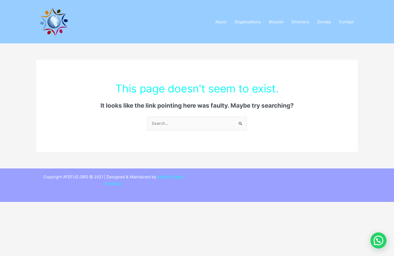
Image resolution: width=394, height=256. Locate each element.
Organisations (248, 21)
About (220, 21)
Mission (276, 21)
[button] (378, 240)
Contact (346, 21)
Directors (300, 21)
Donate (324, 21)
